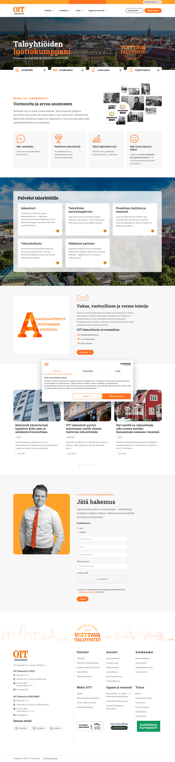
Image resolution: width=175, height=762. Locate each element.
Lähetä (82, 599)
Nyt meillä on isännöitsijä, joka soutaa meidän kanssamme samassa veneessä (137, 428)
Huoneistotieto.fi (151, 2)
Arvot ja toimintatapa (143, 698)
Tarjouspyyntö (141, 663)
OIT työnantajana (142, 707)
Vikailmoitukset (112, 667)
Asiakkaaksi (66, 70)
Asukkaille (27, 70)
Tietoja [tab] (117, 371)
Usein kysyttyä (141, 672)
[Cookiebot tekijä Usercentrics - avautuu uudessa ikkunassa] (122, 364)
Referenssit (140, 703)
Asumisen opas (112, 663)
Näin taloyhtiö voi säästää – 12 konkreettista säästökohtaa (118, 695)
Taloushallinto (31, 243)
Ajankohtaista (140, 712)
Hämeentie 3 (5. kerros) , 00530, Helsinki (32, 705)
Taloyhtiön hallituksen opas (117, 701)
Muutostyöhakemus (114, 676)
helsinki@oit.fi (22, 715)
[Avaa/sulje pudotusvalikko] (53, 10)
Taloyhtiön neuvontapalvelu (80, 209)
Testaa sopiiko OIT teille (86, 703)
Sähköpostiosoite (83, 561)
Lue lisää (83, 352)
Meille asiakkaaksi (142, 658)
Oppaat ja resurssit (96, 10)
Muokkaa (86, 396)
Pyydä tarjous (153, 10)
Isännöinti (28, 208)
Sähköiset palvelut (81, 243)
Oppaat (79, 694)
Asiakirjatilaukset (113, 681)
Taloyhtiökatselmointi (144, 667)
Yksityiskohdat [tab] (87, 371)
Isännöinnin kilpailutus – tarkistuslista (116, 707)
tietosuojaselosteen (87, 592)
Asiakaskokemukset (85, 707)
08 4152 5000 (21, 683)
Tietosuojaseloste (50, 758)
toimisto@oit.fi (22, 689)
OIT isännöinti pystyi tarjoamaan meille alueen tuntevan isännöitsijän (83, 428)
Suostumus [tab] (57, 371)
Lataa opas (103, 70)
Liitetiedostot (81, 573)
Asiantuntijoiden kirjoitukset (88, 698)
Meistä (138, 694)
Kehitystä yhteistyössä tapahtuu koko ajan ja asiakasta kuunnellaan (31, 428)
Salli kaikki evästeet (116, 396)
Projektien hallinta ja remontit (131, 209)
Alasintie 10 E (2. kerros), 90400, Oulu (31, 679)
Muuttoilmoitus (112, 672)
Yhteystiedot (140, 716)
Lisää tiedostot (102, 579)
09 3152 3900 (21, 709)
